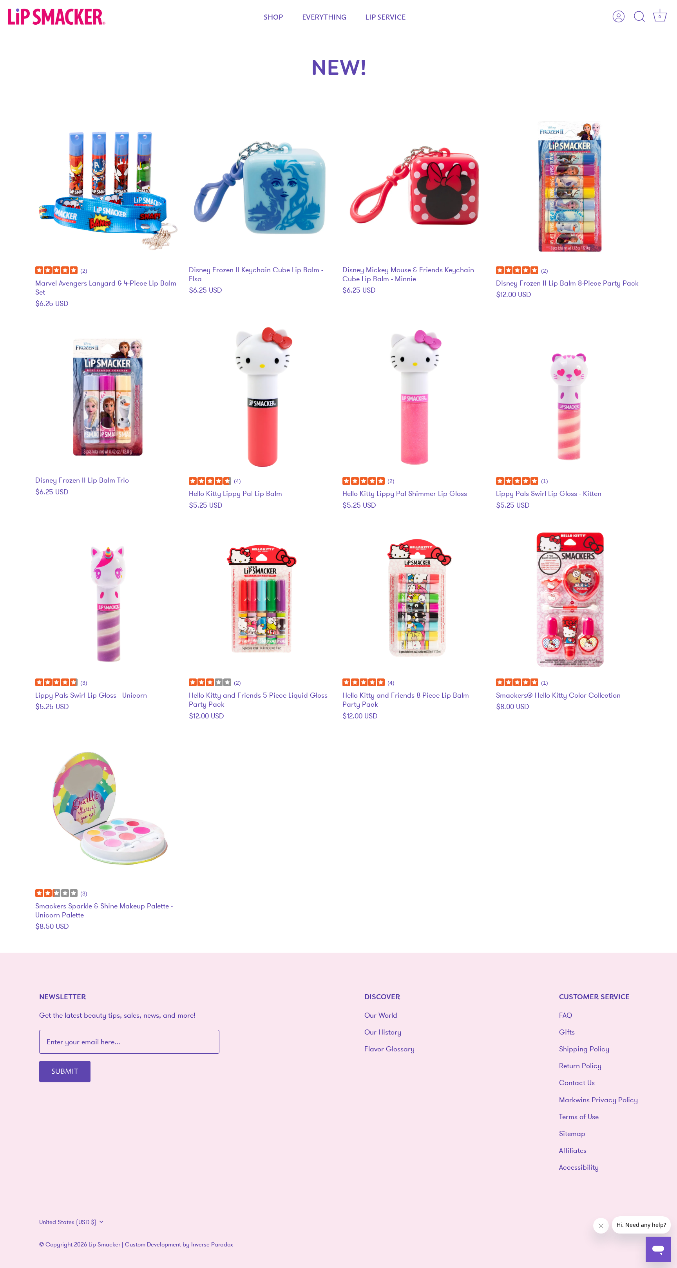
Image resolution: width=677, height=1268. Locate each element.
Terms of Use (579, 1116)
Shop (273, 16)
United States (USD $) (68, 1222)
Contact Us (577, 1082)
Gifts (567, 1031)
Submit (64, 1070)
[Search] (639, 16)
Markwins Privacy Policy (598, 1099)
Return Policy (580, 1065)
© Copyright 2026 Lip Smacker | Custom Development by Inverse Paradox (136, 1244)
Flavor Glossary (389, 1048)
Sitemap (572, 1133)
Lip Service (385, 16)
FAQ (565, 1015)
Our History (382, 1031)
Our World (380, 1015)
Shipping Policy (584, 1048)
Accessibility (579, 1167)
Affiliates (572, 1150)
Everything (324, 16)
